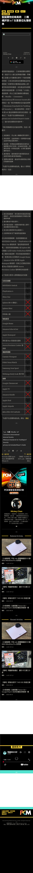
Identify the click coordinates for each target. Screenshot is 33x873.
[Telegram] (16, 57)
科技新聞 (10, 11)
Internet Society (8, 437)
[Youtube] (16, 526)
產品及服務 (5, 14)
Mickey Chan (7, 54)
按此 (27, 418)
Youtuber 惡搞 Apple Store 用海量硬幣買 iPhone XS (8, 458)
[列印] (24, 57)
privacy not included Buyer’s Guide (14, 445)
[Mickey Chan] (16, 503)
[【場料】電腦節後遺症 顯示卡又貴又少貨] (16, 575)
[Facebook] (8, 57)
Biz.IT (23, 11)
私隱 (8, 432)
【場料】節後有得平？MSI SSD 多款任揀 (16, 598)
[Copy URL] (20, 57)
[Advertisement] (16, 192)
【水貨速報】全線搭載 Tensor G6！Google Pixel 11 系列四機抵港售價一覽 (15, 607)
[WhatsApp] (12, 57)
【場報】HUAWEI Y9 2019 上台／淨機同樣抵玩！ (24, 458)
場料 (17, 11)
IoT (18, 432)
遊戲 (3, 11)
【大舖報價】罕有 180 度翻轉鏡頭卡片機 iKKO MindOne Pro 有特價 (16, 560)
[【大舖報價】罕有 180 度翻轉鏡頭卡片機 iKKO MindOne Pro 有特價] (16, 547)
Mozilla (13, 432)
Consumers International (11, 434)
